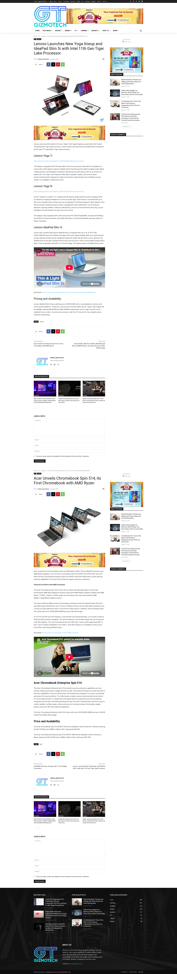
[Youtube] (142, 1)
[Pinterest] (58, 64)
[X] (136, 1)
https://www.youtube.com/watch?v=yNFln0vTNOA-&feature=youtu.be (59, 191)
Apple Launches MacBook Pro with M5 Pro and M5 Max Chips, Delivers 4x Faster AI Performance (94, 400)
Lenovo (42, 321)
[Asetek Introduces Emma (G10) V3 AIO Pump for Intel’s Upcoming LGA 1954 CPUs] (69, 388)
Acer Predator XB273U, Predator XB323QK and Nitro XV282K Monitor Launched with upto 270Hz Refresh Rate (88, 346)
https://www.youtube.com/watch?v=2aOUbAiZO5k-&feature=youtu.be (59, 161)
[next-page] (38, 407)
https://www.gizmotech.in (57, 360)
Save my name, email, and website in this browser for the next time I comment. (62, 456)
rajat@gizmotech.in (76, 964)
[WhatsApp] (63, 64)
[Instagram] (133, 1)
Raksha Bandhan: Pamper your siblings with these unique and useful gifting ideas (131, 81)
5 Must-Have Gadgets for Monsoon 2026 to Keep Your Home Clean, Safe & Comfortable (132, 92)
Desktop (36, 395)
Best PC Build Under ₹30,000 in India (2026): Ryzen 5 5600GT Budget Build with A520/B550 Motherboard (45, 400)
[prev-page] (35, 407)
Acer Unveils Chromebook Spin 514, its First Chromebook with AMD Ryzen (69, 292)
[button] (140, 30)
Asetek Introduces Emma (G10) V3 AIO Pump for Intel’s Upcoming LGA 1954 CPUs (68, 400)
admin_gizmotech (43, 59)
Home (35, 36)
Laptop (44, 36)
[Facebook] (130, 1)
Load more (126, 126)
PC (39, 36)
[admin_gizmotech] (35, 59)
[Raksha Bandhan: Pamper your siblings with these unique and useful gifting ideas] (115, 82)
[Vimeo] (139, 1)
